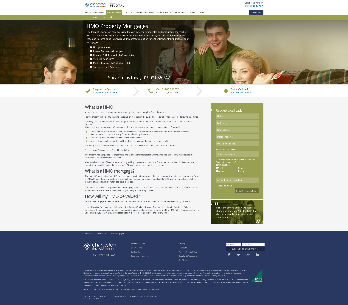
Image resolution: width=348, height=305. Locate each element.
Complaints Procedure (188, 246)
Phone (242, 158)
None (241, 162)
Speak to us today (134, 68)
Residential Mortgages (145, 12)
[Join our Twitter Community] (239, 246)
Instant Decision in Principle (100, 45)
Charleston (88, 224)
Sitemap (182, 234)
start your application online (105, 83)
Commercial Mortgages (94, 12)
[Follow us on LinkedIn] (258, 246)
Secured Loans (180, 12)
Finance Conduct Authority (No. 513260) (134, 263)
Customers (101, 224)
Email (220, 158)
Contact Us (135, 242)
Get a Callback (240, 80)
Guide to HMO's (93, 17)
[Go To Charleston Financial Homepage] (104, 4)
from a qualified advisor (241, 83)
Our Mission (184, 250)
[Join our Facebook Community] (229, 246)
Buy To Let (128, 12)
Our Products (136, 238)
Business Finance (197, 12)
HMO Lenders (108, 17)
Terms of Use (184, 238)
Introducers (256, 12)
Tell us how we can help (226, 140)
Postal (221, 162)
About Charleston (138, 234)
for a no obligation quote (168, 81)
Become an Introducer (140, 246)
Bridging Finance (164, 12)
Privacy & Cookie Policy (188, 242)
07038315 (149, 261)
